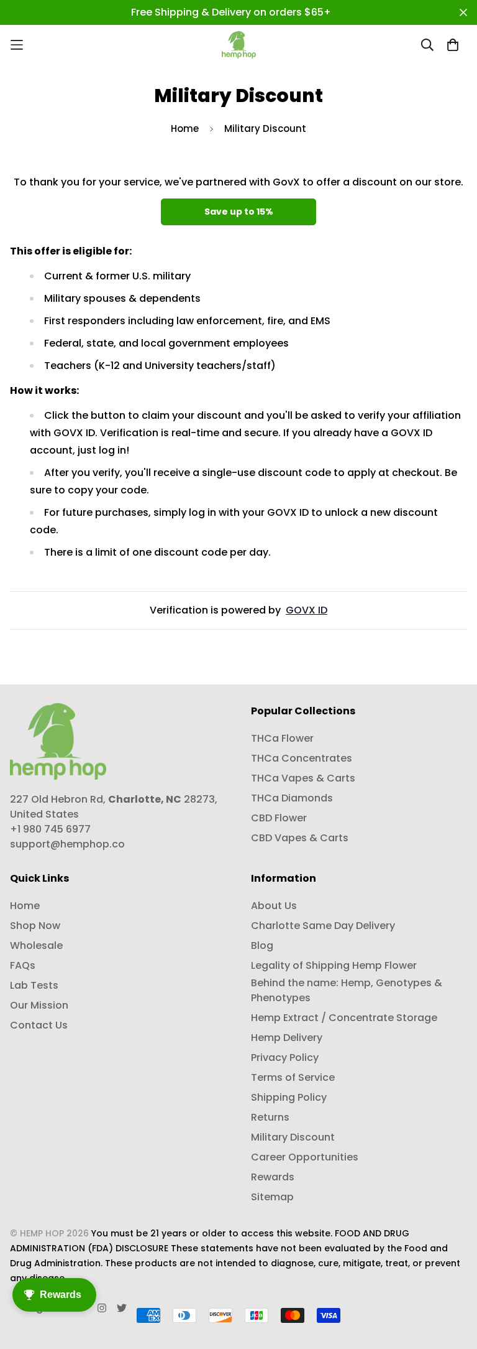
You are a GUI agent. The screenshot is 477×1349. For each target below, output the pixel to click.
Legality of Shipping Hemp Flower (334, 965)
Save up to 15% (238, 211)
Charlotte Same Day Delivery (323, 925)
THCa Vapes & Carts (303, 778)
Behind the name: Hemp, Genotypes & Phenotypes (346, 990)
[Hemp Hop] (239, 45)
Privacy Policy (285, 1057)
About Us (274, 906)
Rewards (272, 1177)
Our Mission (39, 1005)
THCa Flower (282, 738)
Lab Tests (34, 985)
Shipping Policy (289, 1097)
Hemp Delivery (286, 1037)
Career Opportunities (304, 1157)
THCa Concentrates (301, 758)
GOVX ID (306, 610)
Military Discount (293, 1137)
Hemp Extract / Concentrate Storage (344, 1018)
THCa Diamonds (292, 798)
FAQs (22, 965)
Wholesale (36, 945)
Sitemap (272, 1197)
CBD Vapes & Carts (299, 838)
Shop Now (35, 925)
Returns (270, 1117)
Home (185, 128)
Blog (262, 945)
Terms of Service (293, 1077)
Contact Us (39, 1025)
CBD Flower (279, 818)
